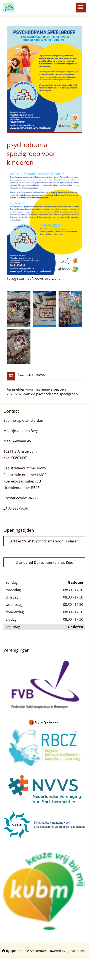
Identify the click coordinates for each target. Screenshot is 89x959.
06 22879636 (18, 508)
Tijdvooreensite (77, 951)
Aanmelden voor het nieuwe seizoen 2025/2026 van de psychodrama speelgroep (42, 391)
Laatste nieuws (31, 374)
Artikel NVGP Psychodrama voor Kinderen (44, 541)
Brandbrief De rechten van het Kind (44, 562)
